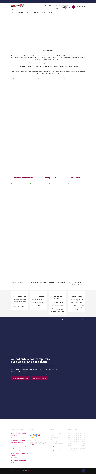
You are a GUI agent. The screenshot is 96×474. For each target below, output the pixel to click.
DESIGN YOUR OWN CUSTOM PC (39, 378)
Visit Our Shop (19, 12)
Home (12, 12)
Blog (43, 12)
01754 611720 (80, 6)
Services (28, 12)
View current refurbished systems (20, 378)
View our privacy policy (57, 450)
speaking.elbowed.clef (65, 8)
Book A (43, 178)
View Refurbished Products (22, 178)
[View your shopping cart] (84, 12)
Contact (50, 12)
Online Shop (36, 12)
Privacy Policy (31, 470)
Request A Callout (73, 178)
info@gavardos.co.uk (55, 446)
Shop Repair (51, 178)
